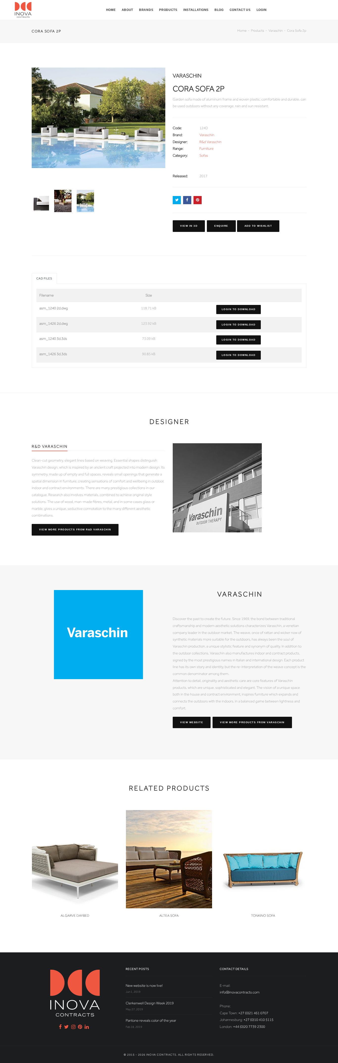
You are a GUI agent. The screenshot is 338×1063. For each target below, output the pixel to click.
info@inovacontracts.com (240, 992)
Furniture (206, 148)
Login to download (239, 309)
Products (168, 10)
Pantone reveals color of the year (151, 1020)
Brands (146, 10)
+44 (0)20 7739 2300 (249, 1027)
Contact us (240, 10)
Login (262, 10)
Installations (196, 10)
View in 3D (188, 225)
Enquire (221, 225)
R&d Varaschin (210, 142)
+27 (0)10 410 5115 (258, 1020)
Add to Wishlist (258, 225)
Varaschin (275, 30)
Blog (219, 10)
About (127, 10)
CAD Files (44, 278)
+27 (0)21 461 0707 (253, 1013)
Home (111, 10)
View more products (75, 529)
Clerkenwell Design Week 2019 (150, 1003)
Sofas (203, 155)
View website (191, 722)
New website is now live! (144, 986)
